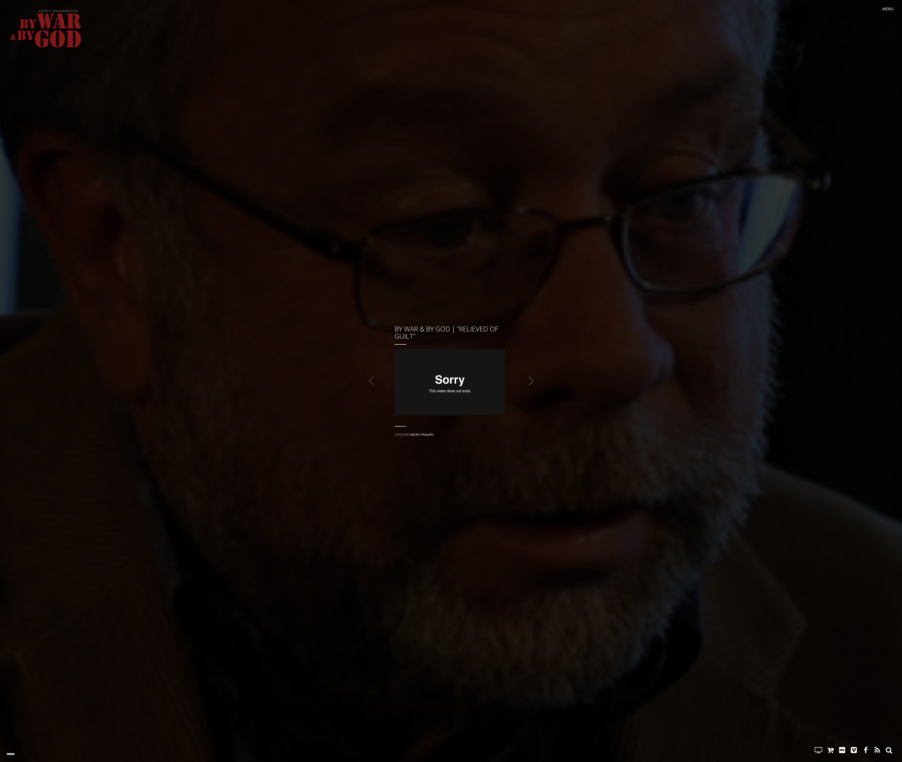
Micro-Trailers (422, 434)
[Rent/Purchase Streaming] (818, 750)
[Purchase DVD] (830, 750)
